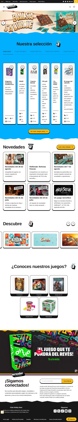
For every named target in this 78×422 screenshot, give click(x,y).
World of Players (41, 1)
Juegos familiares (20, 51)
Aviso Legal (6, 419)
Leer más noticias (65, 147)
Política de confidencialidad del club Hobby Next (16, 410)
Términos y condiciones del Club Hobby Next (16, 412)
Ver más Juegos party (37, 131)
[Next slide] (75, 23)
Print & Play (15, 1)
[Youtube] (72, 1)
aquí (65, 390)
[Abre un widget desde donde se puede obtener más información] (71, 419)
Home (2, 1)
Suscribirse (67, 381)
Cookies (28, 419)
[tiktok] (62, 411)
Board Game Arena (23, 1)
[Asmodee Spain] (12, 6)
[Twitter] (58, 411)
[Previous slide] (3, 23)
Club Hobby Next (16, 407)
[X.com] (68, 1)
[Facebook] (63, 1)
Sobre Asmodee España (55, 419)
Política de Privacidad (17, 419)
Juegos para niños (69, 51)
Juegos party (6, 51)
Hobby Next (8, 1)
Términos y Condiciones (40, 419)
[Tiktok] (70, 1)
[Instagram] (66, 1)
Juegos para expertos (52, 51)
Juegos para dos (35, 51)
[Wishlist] (74, 7)
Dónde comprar (33, 1)
